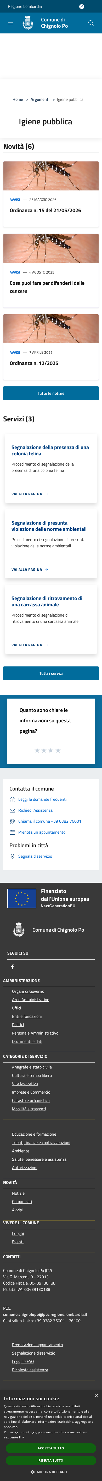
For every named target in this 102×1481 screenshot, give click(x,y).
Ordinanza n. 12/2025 (34, 363)
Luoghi (18, 1233)
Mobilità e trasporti (29, 1109)
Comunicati (22, 1201)
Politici (18, 1024)
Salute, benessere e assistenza (39, 1159)
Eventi (18, 1242)
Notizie (18, 1193)
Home (18, 99)
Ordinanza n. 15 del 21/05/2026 (45, 210)
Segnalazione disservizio (33, 1353)
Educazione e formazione (34, 1134)
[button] (51, 1472)
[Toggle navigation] (10, 22)
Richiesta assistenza (30, 1370)
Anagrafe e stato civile (32, 1067)
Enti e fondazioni (27, 1016)
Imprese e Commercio (31, 1092)
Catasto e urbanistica (31, 1100)
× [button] (96, 1396)
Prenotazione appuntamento (37, 1344)
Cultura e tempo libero (32, 1075)
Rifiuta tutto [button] (50, 1460)
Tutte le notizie (51, 393)
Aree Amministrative (30, 999)
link (21, 1437)
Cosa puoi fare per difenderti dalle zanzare (47, 287)
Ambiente (20, 1151)
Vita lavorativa (25, 1084)
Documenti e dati (27, 1041)
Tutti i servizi (51, 673)
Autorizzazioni (24, 1167)
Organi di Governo (28, 991)
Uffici (16, 1008)
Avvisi (15, 199)
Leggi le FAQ (23, 1361)
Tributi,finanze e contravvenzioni (41, 1142)
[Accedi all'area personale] (82, 7)
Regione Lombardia (25, 6)
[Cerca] (91, 23)
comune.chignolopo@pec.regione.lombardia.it (45, 1314)
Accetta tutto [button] (51, 1448)
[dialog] (51, 1435)
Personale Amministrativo (35, 1033)
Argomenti (40, 99)
